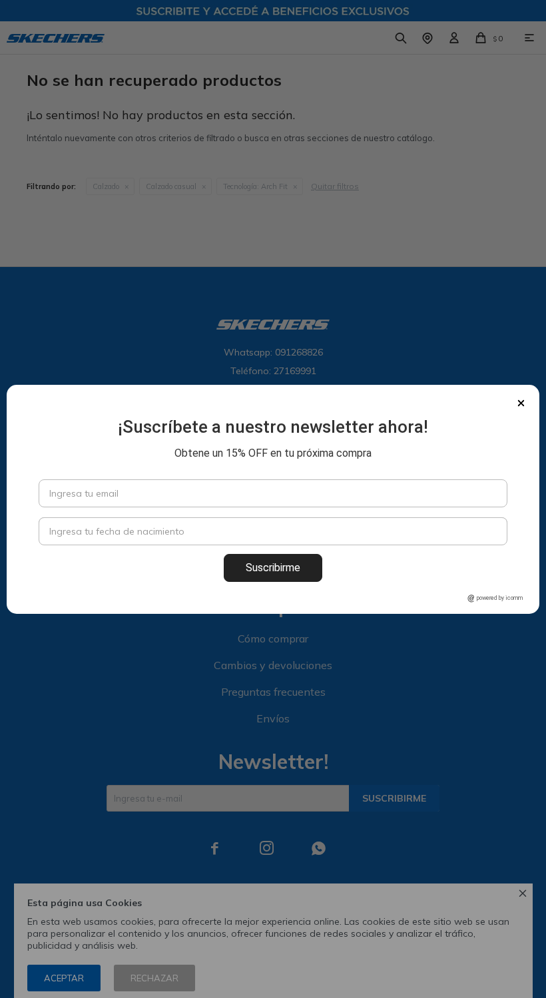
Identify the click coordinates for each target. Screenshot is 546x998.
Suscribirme (273, 567)
